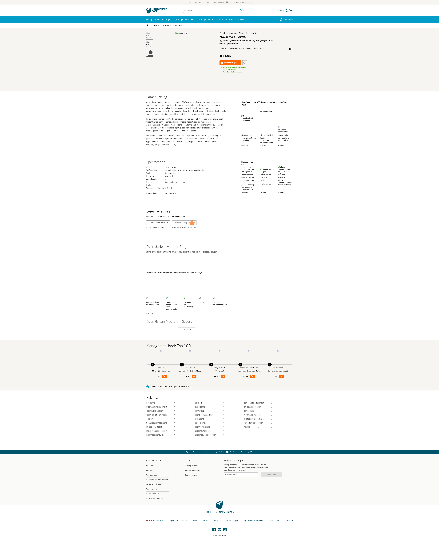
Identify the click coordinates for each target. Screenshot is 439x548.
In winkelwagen (230, 62)
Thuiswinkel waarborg (156, 521)
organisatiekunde (202, 427)
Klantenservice (153, 460)
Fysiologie (203, 302)
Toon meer (185, 329)
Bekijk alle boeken (153, 314)
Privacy (205, 521)
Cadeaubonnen (191, 475)
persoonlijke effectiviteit (254, 403)
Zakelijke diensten (193, 466)
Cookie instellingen (231, 521)
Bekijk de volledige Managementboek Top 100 (171, 386)
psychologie (249, 411)
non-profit (199, 419)
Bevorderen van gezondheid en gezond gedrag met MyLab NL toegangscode (247, 184)
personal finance (202, 431)
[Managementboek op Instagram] (225, 529)
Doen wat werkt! (177, 25)
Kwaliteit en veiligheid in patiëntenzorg (265, 182)
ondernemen (200, 423)
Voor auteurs (151, 489)
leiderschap (200, 407)
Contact (149, 470)
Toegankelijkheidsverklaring (253, 521)
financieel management (156, 423)
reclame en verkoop (252, 415)
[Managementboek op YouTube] (219, 529)
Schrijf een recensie (157, 223)
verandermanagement (253, 423)
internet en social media (156, 431)
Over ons (150, 466)
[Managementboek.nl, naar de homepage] (156, 13)
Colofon (195, 521)
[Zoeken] (241, 10)
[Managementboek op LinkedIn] (214, 529)
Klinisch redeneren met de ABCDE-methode (285, 182)
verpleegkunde (197, 170)
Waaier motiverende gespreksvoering (266, 140)
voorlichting (185, 170)
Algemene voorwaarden (178, 521)
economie (150, 419)
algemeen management (156, 407)
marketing (199, 411)
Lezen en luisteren (154, 484)
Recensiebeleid (152, 494)
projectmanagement (252, 407)
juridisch (198, 403)
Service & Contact (275, 521)
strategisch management (254, 419)
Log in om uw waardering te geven (184, 228)
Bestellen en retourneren (157, 480)
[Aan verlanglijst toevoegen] (244, 62)
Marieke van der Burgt (229, 33)
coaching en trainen (154, 411)
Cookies (216, 521)
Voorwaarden (151, 475)
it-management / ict (154, 435)
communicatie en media (156, 415)
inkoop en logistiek (154, 427)
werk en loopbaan (251, 427)
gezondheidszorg (172, 170)
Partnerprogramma (154, 498)
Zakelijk (189, 460)
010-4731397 (288, 20)
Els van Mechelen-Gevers (249, 33)
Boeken (154, 25)
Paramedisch (164, 25)
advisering (150, 403)
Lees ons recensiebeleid (155, 228)
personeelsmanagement (205, 435)
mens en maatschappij (204, 415)
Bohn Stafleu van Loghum (176, 182)
